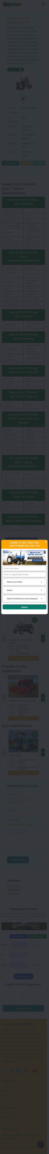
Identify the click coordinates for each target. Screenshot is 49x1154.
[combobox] (24, 582)
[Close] (46, 542)
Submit (24, 607)
